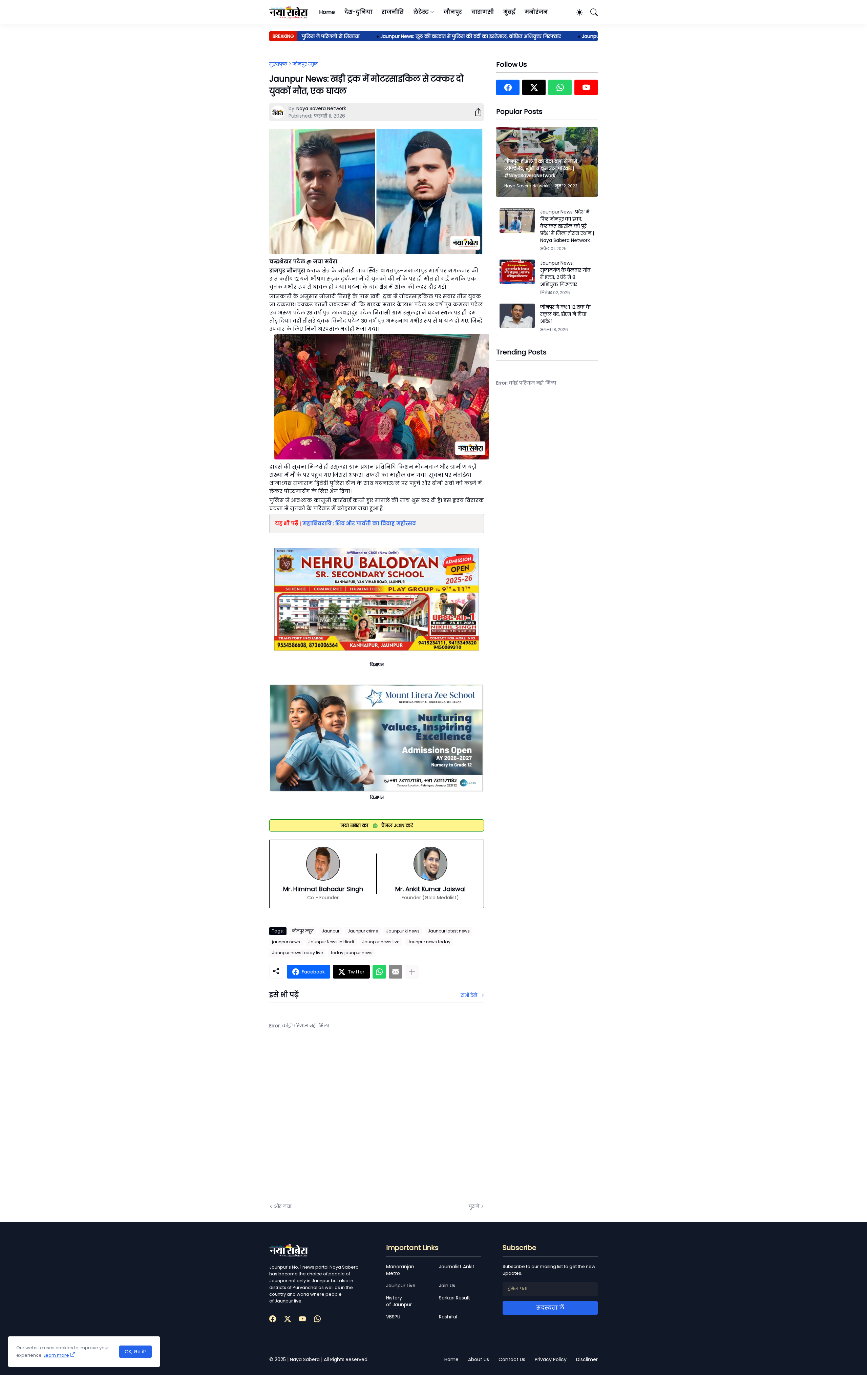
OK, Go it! (135, 1351)
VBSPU (393, 1316)
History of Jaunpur (399, 1301)
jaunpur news (286, 942)
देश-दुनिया (358, 12)
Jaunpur (330, 931)
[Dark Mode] (576, 12)
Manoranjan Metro (400, 1270)
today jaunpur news (352, 953)
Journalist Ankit (456, 1266)
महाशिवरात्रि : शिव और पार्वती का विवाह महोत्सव (359, 523)
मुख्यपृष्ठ (278, 64)
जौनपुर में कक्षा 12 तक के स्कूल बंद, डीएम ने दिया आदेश (565, 314)
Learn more (56, 1355)
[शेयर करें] (475, 112)
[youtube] (586, 87)
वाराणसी (482, 12)
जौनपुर (453, 12)
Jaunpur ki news (403, 931)
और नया (282, 1206)
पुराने (474, 1206)
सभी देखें (469, 995)
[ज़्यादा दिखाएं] (412, 972)
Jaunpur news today (428, 942)
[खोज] (591, 12)
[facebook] (508, 87)
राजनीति (393, 12)
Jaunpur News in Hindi (331, 942)
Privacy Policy (551, 1359)
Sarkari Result (454, 1297)
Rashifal (448, 1316)
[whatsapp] (560, 87)
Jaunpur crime (362, 931)
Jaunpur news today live (297, 953)
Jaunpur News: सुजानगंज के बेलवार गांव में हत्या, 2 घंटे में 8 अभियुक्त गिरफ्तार (565, 274)
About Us (478, 1359)
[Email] (395, 972)
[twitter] (534, 87)
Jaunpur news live (380, 942)
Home (327, 12)
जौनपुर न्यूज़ (305, 64)
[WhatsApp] (379, 972)
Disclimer (587, 1359)
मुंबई (509, 12)
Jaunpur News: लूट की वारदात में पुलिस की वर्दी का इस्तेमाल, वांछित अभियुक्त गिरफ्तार (438, 36)
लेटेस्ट (421, 12)
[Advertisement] (337, 1121)
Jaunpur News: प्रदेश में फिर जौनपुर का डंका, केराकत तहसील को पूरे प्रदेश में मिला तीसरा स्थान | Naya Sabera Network (567, 226)
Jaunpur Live (401, 1285)
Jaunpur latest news (449, 931)
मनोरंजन (536, 12)
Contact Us (512, 1359)
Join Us (447, 1285)
